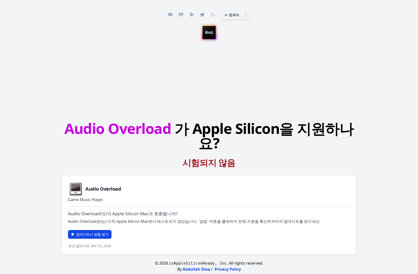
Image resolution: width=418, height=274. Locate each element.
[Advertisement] (209, 81)
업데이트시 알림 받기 (92, 234)
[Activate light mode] (212, 14)
